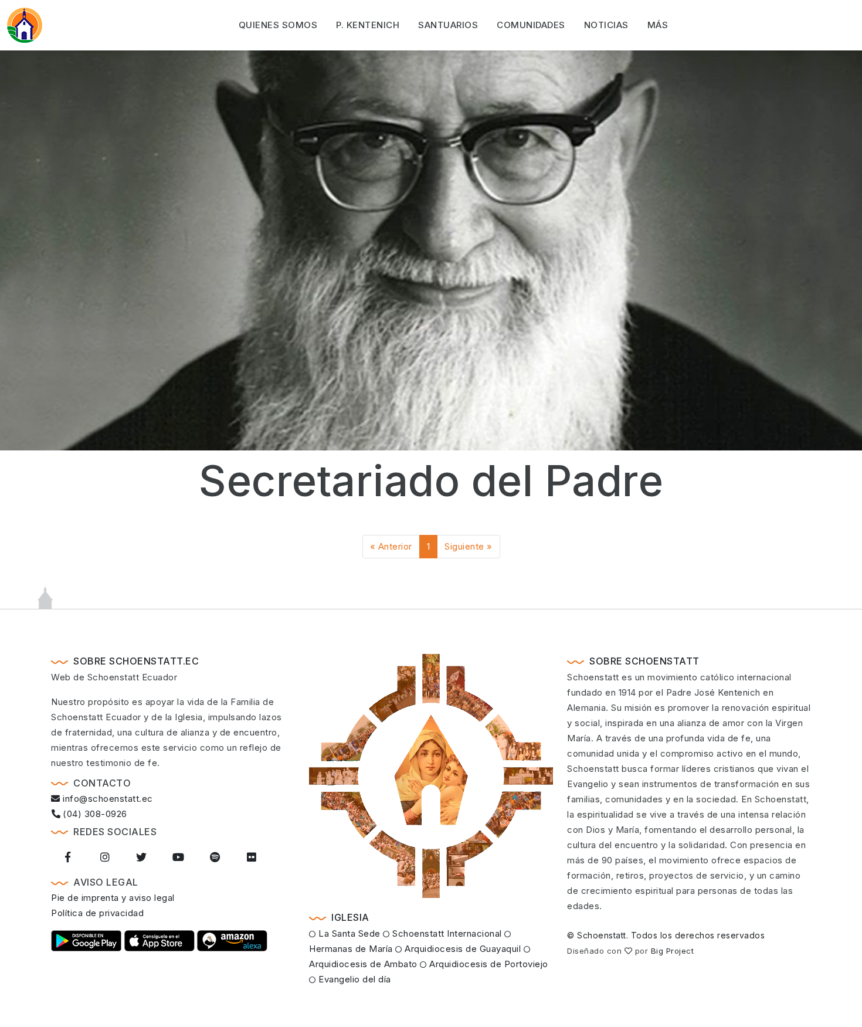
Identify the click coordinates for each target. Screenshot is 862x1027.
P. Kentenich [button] (367, 24)
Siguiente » (468, 546)
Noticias (606, 24)
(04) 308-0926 (93, 813)
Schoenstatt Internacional (446, 933)
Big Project (672, 950)
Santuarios (448, 24)
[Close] (842, 286)
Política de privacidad (97, 912)
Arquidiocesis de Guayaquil (461, 948)
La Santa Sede (348, 933)
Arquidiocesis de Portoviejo (487, 964)
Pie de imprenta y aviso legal (113, 897)
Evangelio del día (353, 979)
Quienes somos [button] (278, 24)
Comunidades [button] (531, 24)
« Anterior (391, 546)
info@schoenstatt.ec (106, 798)
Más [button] (657, 24)
